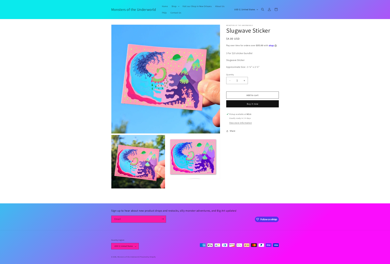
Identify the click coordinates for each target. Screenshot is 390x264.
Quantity (230, 74)
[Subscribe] (162, 219)
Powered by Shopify (148, 257)
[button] (175, 6)
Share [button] (232, 131)
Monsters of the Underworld (128, 257)
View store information (240, 122)
